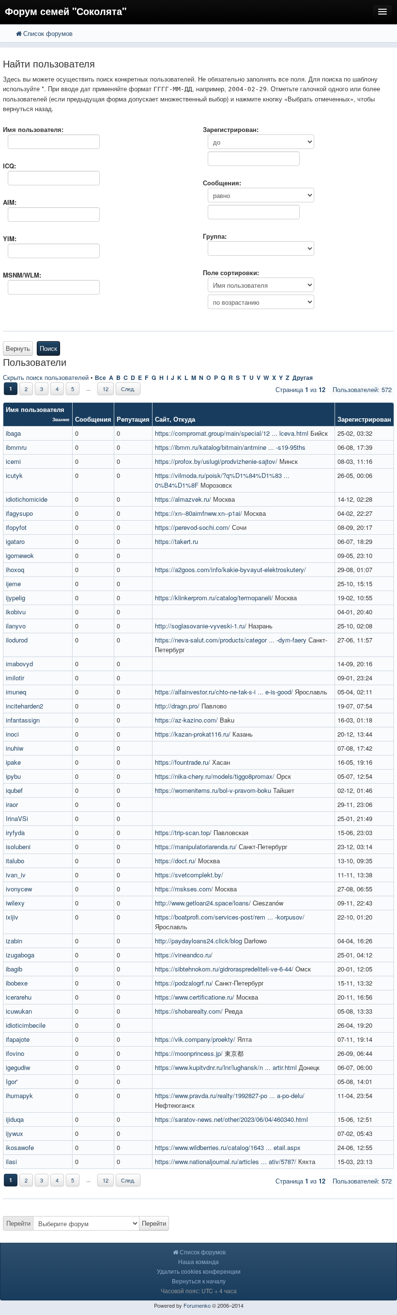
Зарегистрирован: (231, 129)
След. (128, 389)
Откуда (184, 419)
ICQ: (9, 165)
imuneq (16, 691)
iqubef (14, 790)
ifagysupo (19, 513)
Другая (302, 377)
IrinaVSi (17, 818)
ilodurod (17, 639)
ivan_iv (16, 874)
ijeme (13, 583)
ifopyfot (16, 527)
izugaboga (20, 954)
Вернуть (18, 348)
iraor (12, 804)
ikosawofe (20, 1147)
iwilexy (15, 902)
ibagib (14, 968)
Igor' (11, 1081)
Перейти (18, 1223)
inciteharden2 (24, 705)
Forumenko (197, 1305)
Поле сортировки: (231, 272)
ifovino (15, 1053)
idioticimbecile (26, 1025)
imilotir (15, 677)
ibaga (13, 433)
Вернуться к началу (199, 1281)
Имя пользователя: (33, 129)
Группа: (215, 236)
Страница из (300, 389)
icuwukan (19, 1011)
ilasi (11, 1161)
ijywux (14, 1133)
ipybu (13, 776)
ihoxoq (15, 569)
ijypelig (15, 597)
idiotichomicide (26, 499)
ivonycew (19, 888)
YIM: (9, 238)
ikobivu (16, 611)
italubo (15, 860)
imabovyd (19, 663)
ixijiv (12, 916)
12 (105, 389)
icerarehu (18, 997)
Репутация (133, 419)
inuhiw (14, 748)
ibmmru (16, 447)
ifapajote (18, 1039)
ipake (13, 762)
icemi (13, 461)
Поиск (48, 348)
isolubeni (18, 846)
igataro (15, 541)
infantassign (23, 719)
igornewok (20, 555)
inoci (12, 734)
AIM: (9, 202)
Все (100, 377)
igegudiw (18, 1067)
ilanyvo (16, 625)
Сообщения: (222, 182)
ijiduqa (15, 1119)
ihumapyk (19, 1095)
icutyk (14, 475)
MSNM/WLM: (22, 274)
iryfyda (15, 832)
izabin (14, 940)
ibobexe (17, 982)
